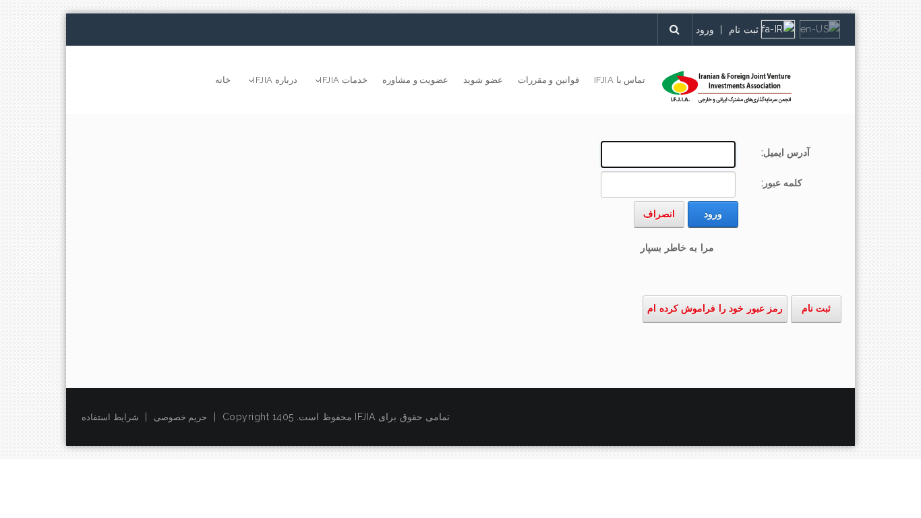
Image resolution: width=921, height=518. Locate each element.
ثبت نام (816, 308)
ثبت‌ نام (744, 29)
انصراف (659, 213)
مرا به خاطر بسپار (677, 247)
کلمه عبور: (782, 182)
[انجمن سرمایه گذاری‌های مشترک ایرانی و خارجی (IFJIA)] (727, 87)
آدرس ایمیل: (785, 152)
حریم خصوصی (181, 417)
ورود (705, 29)
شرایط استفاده (110, 417)
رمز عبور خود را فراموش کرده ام (715, 308)
